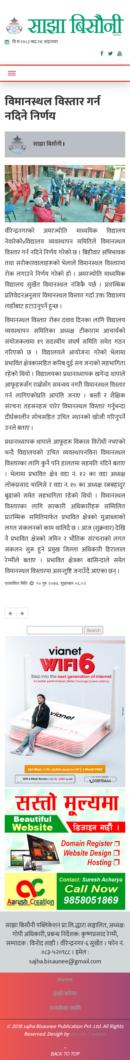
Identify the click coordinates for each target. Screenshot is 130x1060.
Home (65, 979)
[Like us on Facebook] (104, 52)
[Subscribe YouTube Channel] (121, 52)
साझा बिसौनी (47, 144)
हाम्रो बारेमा (65, 994)
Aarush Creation (88, 1034)
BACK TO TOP (65, 1053)
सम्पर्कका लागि (65, 1008)
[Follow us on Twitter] (112, 52)
